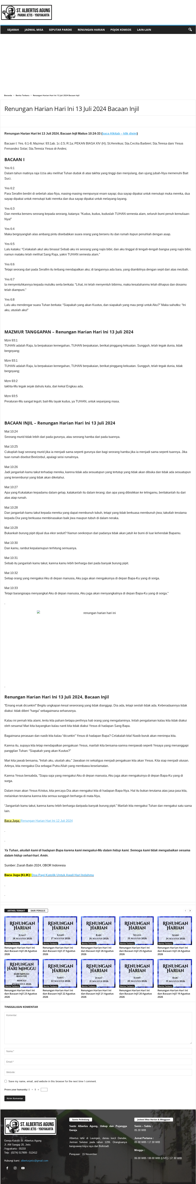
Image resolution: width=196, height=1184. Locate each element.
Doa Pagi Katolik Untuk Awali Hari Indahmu (63, 875)
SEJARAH (13, 29)
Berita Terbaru (22, 95)
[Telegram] (49, 121)
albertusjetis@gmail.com (34, 1160)
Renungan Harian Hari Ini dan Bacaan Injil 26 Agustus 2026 (97, 951)
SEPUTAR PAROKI (60, 29)
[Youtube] (23, 1168)
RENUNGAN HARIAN (91, 29)
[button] (190, 30)
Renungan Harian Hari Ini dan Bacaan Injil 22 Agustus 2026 (59, 994)
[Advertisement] (98, 62)
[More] (58, 121)
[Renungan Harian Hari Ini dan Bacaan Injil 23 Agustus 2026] (21, 973)
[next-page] (190, 911)
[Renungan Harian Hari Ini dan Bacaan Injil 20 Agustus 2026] (136, 973)
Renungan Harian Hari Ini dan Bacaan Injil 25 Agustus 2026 (135, 951)
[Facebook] (31, 121)
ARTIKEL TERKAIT (16, 910)
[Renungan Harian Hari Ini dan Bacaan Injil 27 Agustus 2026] (60, 930)
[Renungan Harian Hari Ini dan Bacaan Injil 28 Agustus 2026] (21, 930)
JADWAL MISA (34, 29)
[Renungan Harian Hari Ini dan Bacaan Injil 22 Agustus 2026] (60, 973)
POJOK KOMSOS (120, 29)
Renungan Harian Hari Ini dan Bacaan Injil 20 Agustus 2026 (135, 994)
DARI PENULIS (38, 910)
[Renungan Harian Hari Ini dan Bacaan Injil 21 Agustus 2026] (98, 973)
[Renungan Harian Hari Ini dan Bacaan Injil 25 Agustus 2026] (136, 930)
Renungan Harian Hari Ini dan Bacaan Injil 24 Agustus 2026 (174, 951)
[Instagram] (16, 1168)
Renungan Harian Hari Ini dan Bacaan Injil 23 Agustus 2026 (20, 994)
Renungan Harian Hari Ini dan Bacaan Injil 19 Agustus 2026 (174, 994)
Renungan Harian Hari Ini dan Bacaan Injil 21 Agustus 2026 (97, 994)
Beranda (8, 95)
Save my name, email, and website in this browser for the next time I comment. (52, 1081)
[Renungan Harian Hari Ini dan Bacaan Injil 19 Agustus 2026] (175, 973)
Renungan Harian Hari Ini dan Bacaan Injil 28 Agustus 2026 (20, 951)
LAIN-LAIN (144, 29)
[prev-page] (185, 911)
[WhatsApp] (40, 121)
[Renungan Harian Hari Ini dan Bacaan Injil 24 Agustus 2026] (175, 930)
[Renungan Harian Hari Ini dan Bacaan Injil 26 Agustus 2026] (98, 930)
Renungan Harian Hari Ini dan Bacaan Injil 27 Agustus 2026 (59, 951)
